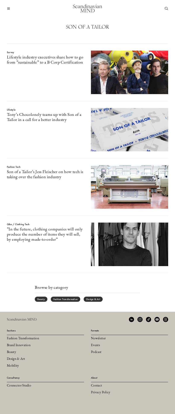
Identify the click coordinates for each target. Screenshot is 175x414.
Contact (96, 385)
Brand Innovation (19, 345)
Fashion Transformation (65, 299)
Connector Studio (19, 385)
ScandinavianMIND (87, 8)
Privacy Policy (100, 392)
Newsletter (98, 338)
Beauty (41, 299)
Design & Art (93, 299)
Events (95, 345)
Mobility (13, 365)
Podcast (96, 352)
